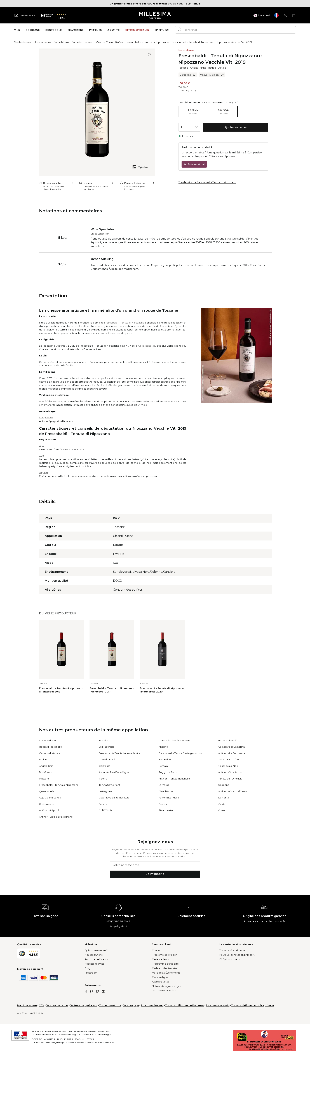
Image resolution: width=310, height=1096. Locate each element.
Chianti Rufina (198, 67)
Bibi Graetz (45, 772)
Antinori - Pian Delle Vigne (114, 772)
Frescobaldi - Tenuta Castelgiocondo (180, 753)
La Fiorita (223, 797)
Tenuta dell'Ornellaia (230, 778)
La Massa (164, 784)
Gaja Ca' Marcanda (50, 797)
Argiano (43, 759)
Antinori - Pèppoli (49, 810)
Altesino (163, 746)
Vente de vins (22, 42)
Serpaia (163, 765)
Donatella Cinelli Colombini (174, 740)
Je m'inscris (155, 874)
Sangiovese (46, 417)
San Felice (165, 759)
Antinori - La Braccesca (231, 753)
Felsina (103, 804)
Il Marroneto (166, 810)
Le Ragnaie (105, 791)
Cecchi (163, 804)
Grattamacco (47, 804)
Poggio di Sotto (168, 772)
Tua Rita (103, 740)
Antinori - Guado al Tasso (232, 791)
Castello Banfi (107, 759)
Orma (221, 810)
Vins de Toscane (82, 42)
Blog (87, 968)
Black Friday (36, 1012)
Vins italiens (62, 42)
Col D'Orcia (105, 810)
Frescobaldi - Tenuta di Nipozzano (148, 42)
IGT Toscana (144, 345)
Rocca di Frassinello (50, 746)
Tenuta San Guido (228, 759)
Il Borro (103, 778)
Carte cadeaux (160, 959)
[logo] (155, 15)
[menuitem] (17, 29)
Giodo (222, 804)
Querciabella (46, 791)
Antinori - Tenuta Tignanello (174, 778)
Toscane (183, 67)
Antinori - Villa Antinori (230, 772)
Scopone (223, 784)
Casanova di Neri (228, 765)
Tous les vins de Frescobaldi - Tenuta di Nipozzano (207, 182)
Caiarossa (104, 765)
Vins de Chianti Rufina (109, 42)
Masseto (44, 778)
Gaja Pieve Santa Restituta (114, 797)
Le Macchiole (106, 746)
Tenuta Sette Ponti (110, 784)
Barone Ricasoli (227, 740)
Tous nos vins (43, 42)
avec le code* (147, 3)
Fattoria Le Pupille (169, 797)
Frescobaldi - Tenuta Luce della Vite (119, 753)
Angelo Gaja (46, 765)
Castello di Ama (48, 740)
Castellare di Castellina (231, 746)
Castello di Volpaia (49, 753)
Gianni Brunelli (167, 791)
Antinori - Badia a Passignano (56, 816)
